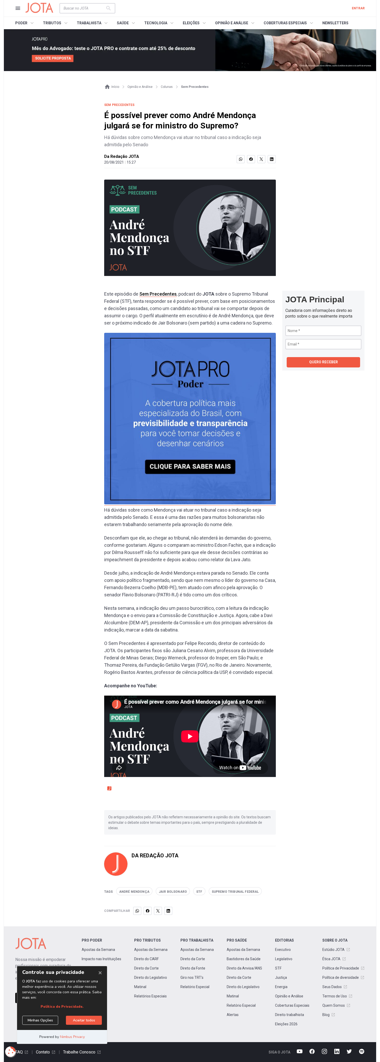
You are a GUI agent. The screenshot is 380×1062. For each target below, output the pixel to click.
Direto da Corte (146, 968)
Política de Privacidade (340, 968)
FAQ (19, 1052)
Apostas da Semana (98, 950)
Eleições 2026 (286, 1024)
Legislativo (283, 959)
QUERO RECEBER (323, 362)
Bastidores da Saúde (244, 959)
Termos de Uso (334, 996)
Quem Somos (333, 1005)
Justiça (281, 977)
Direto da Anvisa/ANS (244, 968)
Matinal (140, 987)
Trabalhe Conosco (79, 1052)
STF (278, 968)
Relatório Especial (194, 987)
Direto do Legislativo (150, 977)
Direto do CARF (146, 959)
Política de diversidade (340, 977)
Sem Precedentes (158, 294)
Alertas (233, 1015)
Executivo (283, 950)
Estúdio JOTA (333, 950)
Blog (326, 1015)
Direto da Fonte (192, 968)
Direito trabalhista (289, 1015)
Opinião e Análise (289, 996)
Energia (281, 987)
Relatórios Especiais (150, 996)
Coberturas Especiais (292, 1005)
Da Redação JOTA (121, 156)
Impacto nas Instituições (101, 959)
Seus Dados (332, 987)
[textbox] (84, 8)
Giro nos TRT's (191, 977)
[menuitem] (25, 23)
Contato (43, 1052)
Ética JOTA (331, 959)
